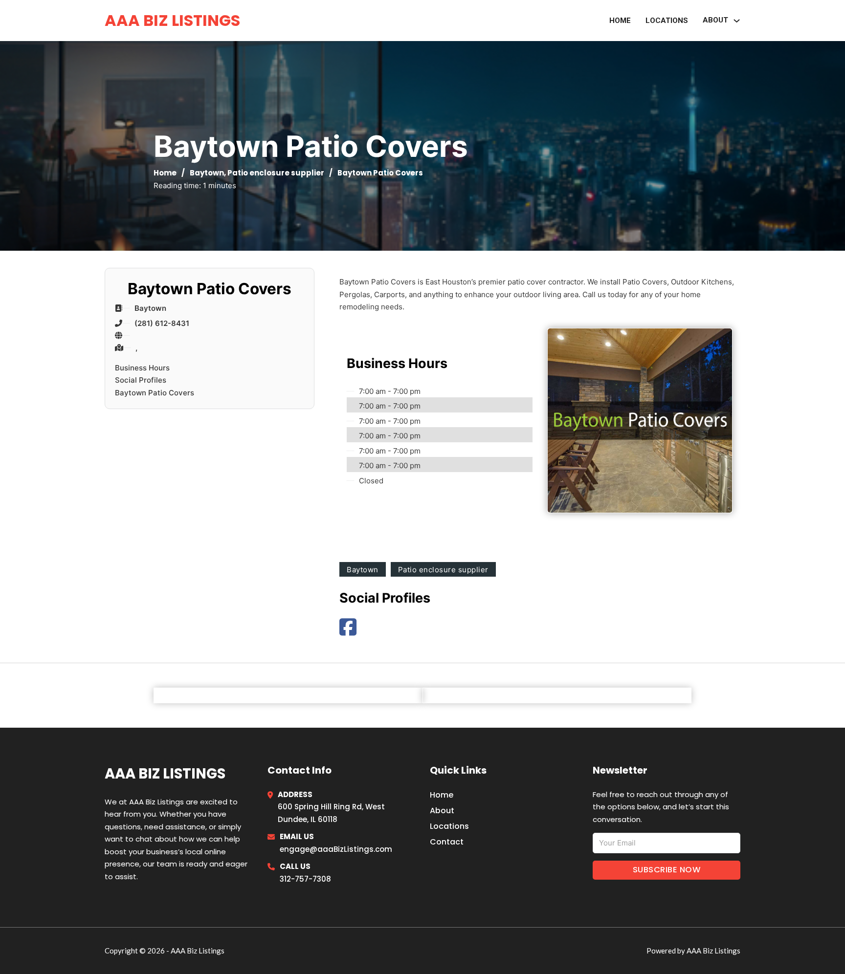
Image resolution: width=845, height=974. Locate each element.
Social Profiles (140, 380)
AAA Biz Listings (172, 20)
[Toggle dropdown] (736, 20)
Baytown (207, 173)
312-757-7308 (305, 879)
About (442, 810)
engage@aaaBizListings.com (336, 849)
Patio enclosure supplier (275, 173)
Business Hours (142, 367)
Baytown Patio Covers (154, 392)
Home (620, 20)
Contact (447, 841)
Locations (666, 20)
